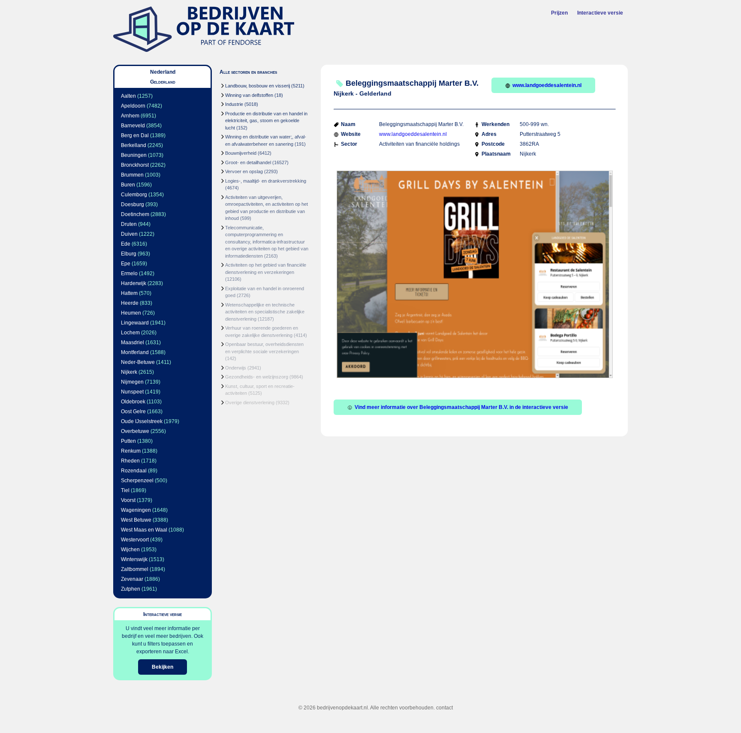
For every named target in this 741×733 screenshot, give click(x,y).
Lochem (130, 333)
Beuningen (134, 155)
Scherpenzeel (137, 481)
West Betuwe (136, 520)
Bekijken (162, 667)
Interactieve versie (600, 13)
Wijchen (130, 550)
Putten (128, 441)
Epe (125, 264)
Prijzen (559, 13)
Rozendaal (134, 471)
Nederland (162, 72)
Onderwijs (235, 367)
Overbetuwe (135, 431)
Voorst (128, 500)
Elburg (128, 254)
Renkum (131, 451)
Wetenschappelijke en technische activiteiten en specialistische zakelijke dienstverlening (264, 311)
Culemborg (134, 195)
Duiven (129, 234)
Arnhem (130, 116)
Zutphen (130, 589)
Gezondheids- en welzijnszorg (256, 376)
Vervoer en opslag (244, 171)
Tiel (125, 490)
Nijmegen (132, 382)
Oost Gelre (133, 412)
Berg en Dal (135, 135)
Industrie (234, 104)
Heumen (131, 313)
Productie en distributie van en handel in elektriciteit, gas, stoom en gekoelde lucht (266, 120)
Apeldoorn (133, 106)
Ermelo (129, 273)
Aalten (128, 96)
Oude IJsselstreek (142, 421)
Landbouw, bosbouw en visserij (257, 85)
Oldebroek (133, 402)
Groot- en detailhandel (248, 162)
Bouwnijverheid (240, 153)
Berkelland (133, 145)
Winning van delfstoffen (249, 95)
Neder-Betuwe (138, 362)
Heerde (130, 303)
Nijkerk (129, 372)
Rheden (130, 461)
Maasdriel (132, 342)
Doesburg (132, 204)
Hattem (129, 293)
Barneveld (133, 126)
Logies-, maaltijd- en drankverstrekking (265, 180)
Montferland (135, 352)
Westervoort (135, 540)
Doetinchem (135, 214)
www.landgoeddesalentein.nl (546, 85)
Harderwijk (133, 283)
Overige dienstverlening (249, 402)
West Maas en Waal (144, 530)
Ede (125, 244)
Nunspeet (132, 392)
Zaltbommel (134, 569)
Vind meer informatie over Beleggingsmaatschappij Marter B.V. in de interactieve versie (461, 407)
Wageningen (136, 510)
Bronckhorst (135, 165)
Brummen (132, 175)
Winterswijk (134, 559)
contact (444, 708)
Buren (128, 185)
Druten (129, 224)
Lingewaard (135, 323)
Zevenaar (132, 579)
